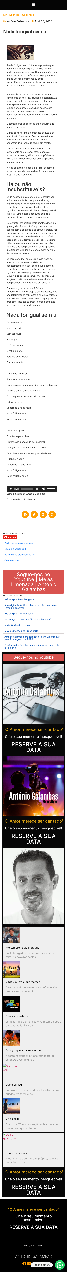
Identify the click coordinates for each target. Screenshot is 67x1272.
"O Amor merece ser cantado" (34, 729)
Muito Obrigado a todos (17, 625)
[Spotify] (43, 1264)
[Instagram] (33, 1264)
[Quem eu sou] (11, 1072)
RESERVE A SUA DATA (33, 747)
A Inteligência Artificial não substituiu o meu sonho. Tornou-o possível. (31, 606)
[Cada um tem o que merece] (11, 969)
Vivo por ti (12, 1118)
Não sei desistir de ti (15, 549)
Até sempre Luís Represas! (19, 613)
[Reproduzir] (10, 488)
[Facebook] (24, 1264)
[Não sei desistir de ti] (11, 1004)
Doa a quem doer (16, 1153)
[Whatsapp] (38, 1264)
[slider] (51, 488)
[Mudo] (44, 488)
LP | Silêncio (11, 14)
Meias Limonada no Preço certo (21, 630)
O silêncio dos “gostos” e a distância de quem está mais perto (31, 646)
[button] (33, 4)
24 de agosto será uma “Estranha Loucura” (27, 619)
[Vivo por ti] (11, 1106)
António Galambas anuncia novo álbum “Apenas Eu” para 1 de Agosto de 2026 (32, 638)
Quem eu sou (11, 560)
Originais (28, 14)
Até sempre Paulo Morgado (19, 599)
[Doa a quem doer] (11, 1141)
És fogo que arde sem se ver (19, 554)
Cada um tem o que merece (19, 543)
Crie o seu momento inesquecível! (33, 736)
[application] (32, 489)
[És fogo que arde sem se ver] (11, 1038)
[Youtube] (29, 1264)
